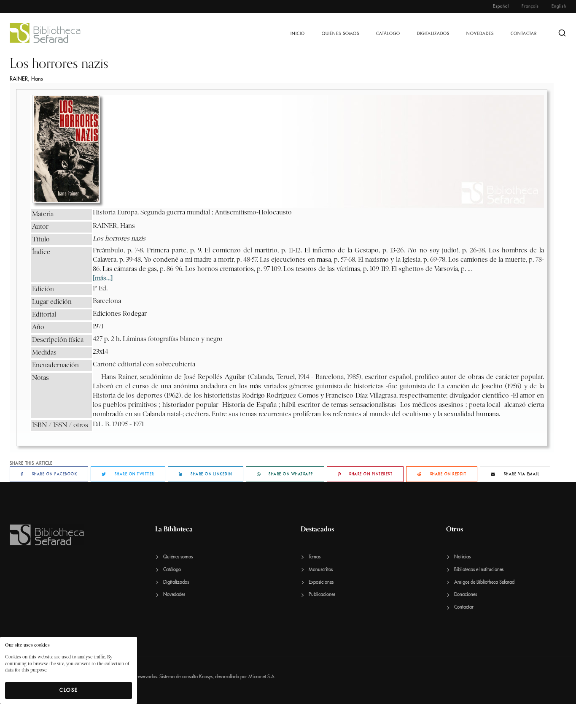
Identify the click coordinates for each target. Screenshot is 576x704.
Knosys (206, 676)
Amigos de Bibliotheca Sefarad (484, 582)
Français (530, 6)
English (559, 6)
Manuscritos (321, 569)
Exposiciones (321, 582)
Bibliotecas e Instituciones (478, 569)
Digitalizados (433, 34)
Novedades (480, 34)
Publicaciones (322, 594)
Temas (314, 557)
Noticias (462, 557)
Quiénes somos (340, 34)
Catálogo (388, 34)
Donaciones (465, 594)
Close (68, 690)
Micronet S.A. (262, 676)
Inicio (298, 34)
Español (501, 6)
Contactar (524, 34)
